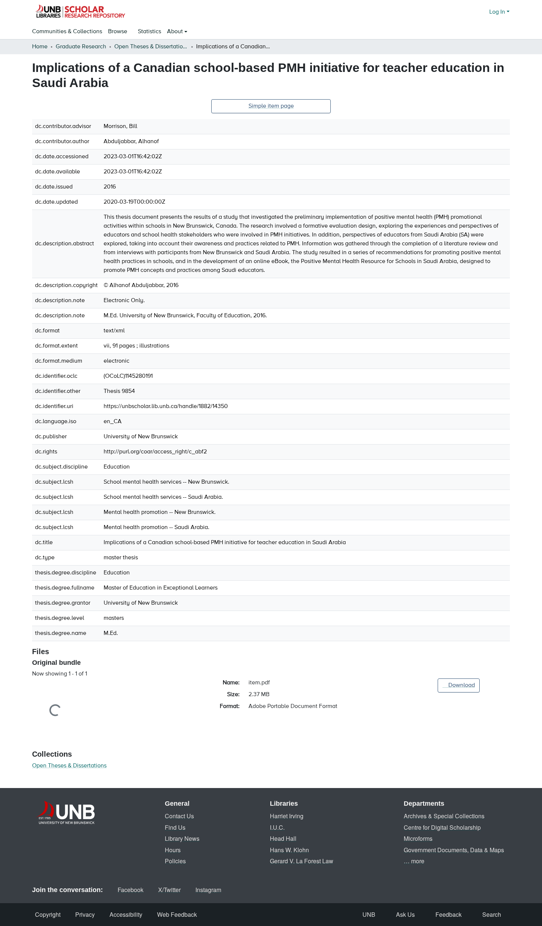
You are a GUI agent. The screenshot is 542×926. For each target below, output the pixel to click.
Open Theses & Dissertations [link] (151, 47)
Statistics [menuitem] (149, 32)
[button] (80, 12)
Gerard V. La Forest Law (301, 861)
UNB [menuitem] (368, 914)
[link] (459, 685)
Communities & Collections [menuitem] (67, 32)
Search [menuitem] (491, 914)
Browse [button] (117, 32)
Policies (175, 861)
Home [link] (40, 47)
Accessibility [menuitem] (126, 914)
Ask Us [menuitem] (405, 914)
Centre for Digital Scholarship (442, 827)
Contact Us (179, 816)
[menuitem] (120, 31)
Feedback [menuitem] (448, 914)
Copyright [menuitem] (47, 914)
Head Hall (283, 838)
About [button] (175, 32)
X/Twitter (169, 889)
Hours (173, 850)
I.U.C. (277, 827)
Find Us (175, 827)
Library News (182, 838)
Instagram (208, 889)
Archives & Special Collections (444, 816)
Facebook (130, 889)
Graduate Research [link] (81, 47)
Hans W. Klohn (289, 850)
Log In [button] (498, 12)
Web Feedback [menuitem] (177, 914)
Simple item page (271, 106)
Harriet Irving (286, 816)
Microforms (418, 838)
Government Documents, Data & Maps (454, 850)
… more (414, 861)
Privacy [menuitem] (85, 914)
